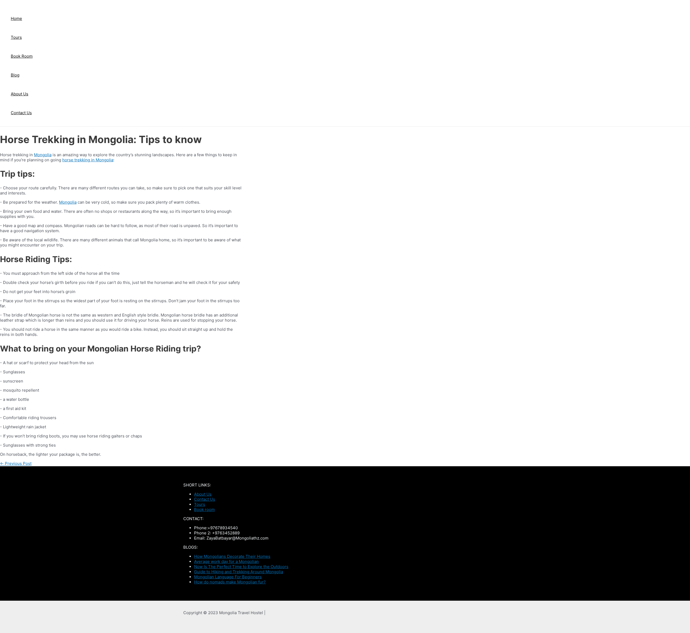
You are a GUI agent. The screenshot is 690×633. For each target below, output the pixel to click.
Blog (15, 75)
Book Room (22, 56)
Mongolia (42, 154)
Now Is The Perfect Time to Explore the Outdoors (241, 566)
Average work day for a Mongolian (226, 561)
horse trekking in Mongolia (87, 159)
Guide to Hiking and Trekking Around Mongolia (238, 571)
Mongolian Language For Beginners (228, 576)
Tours (16, 37)
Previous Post (16, 463)
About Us (19, 93)
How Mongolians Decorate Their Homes (232, 556)
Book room (204, 509)
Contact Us (21, 112)
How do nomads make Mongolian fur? (230, 582)
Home (16, 18)
